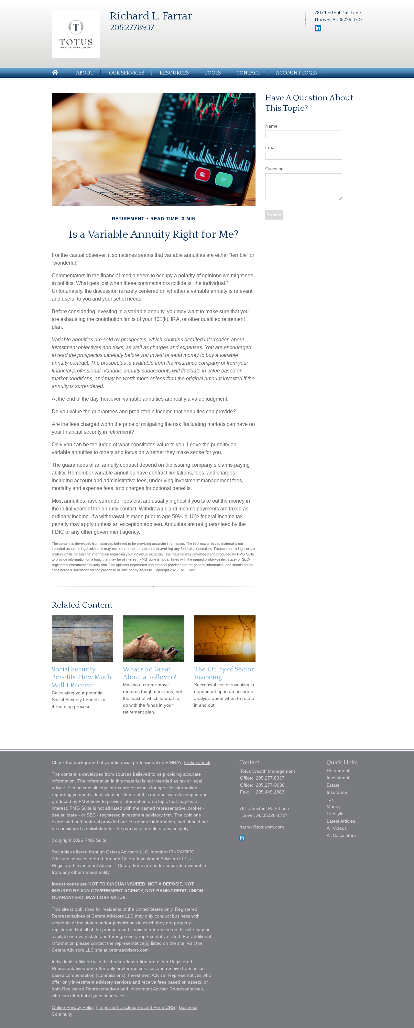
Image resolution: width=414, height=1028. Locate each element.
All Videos (337, 828)
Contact (248, 73)
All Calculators (341, 835)
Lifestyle (335, 813)
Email (271, 147)
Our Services (126, 73)
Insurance (337, 792)
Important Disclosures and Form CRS (136, 1007)
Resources (174, 73)
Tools (212, 73)
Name (271, 126)
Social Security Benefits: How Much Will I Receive (81, 677)
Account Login (297, 73)
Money (334, 806)
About (84, 73)
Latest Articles (341, 821)
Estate (333, 785)
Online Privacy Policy (73, 1007)
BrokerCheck (197, 762)
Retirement (338, 770)
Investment (338, 777)
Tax (330, 799)
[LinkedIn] (318, 30)
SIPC (189, 851)
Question (274, 168)
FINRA (176, 851)
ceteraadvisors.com (129, 950)
